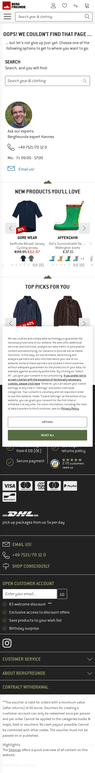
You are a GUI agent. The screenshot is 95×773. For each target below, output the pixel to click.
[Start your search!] (87, 16)
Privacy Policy (70, 408)
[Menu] (7, 16)
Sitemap (15, 750)
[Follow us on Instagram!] (11, 644)
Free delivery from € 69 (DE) (29, 448)
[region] (47, 386)
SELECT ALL (47, 435)
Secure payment (30, 460)
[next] (84, 228)
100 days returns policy (74, 448)
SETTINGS (47, 422)
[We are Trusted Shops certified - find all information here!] (55, 464)
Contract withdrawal (25, 687)
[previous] (10, 228)
